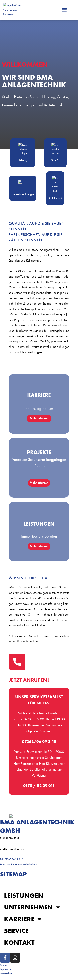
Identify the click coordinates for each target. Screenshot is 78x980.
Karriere (19, 919)
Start (13, 884)
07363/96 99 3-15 (39, 741)
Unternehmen (28, 907)
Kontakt (19, 942)
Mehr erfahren (39, 418)
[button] (64, 10)
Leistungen (23, 895)
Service (16, 931)
